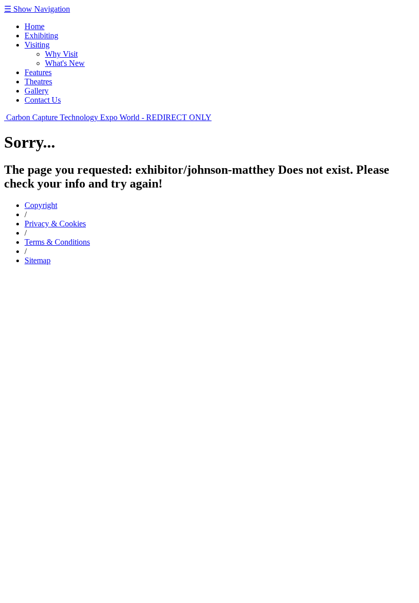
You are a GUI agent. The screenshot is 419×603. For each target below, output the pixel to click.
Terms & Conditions (57, 242)
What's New (65, 63)
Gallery (37, 90)
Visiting (37, 44)
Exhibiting (41, 35)
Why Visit (61, 54)
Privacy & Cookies (55, 223)
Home (34, 26)
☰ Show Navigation (37, 9)
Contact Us (43, 100)
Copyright (41, 205)
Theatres (38, 81)
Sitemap (38, 260)
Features (38, 72)
